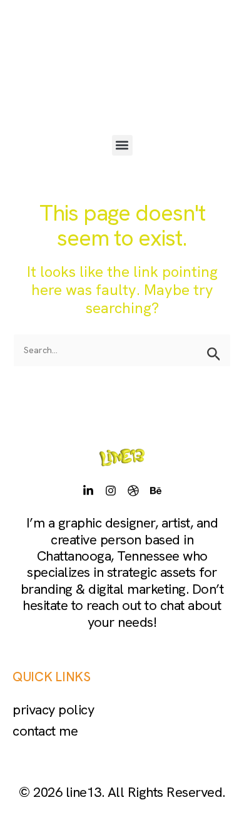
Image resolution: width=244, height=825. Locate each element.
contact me (45, 731)
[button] (122, 145)
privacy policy (53, 710)
